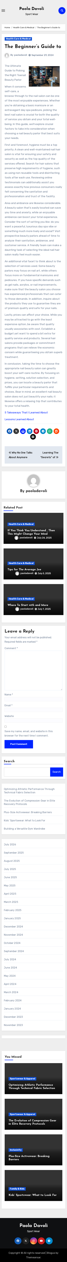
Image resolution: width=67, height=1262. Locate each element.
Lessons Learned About (19, 419)
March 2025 (11, 901)
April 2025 (10, 893)
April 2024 (10, 984)
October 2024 (12, 943)
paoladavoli (20, 55)
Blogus (51, 1252)
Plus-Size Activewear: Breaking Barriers (28, 812)
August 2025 (12, 860)
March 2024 (11, 992)
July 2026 (10, 844)
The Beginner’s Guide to (33, 46)
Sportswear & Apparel (22, 1078)
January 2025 (12, 918)
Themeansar (33, 1257)
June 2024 (10, 967)
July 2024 (10, 959)
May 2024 (10, 975)
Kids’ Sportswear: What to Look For (24, 820)
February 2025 (13, 910)
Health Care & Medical (18, 38)
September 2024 (14, 951)
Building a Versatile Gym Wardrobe (24, 828)
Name (9, 694)
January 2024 (12, 1008)
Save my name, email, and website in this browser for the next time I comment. (29, 733)
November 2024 (13, 934)
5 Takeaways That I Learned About (26, 412)
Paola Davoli (31, 9)
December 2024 (13, 926)
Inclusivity (16, 1150)
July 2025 (10, 869)
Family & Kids (17, 1189)
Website (9, 716)
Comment (11, 648)
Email (8, 705)
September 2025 (14, 852)
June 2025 (10, 877)
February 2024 (13, 1000)
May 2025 (10, 885)
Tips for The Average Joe (24, 569)
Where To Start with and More (27, 605)
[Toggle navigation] (3, 10)
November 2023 (13, 1025)
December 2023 (13, 1016)
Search (9, 761)
